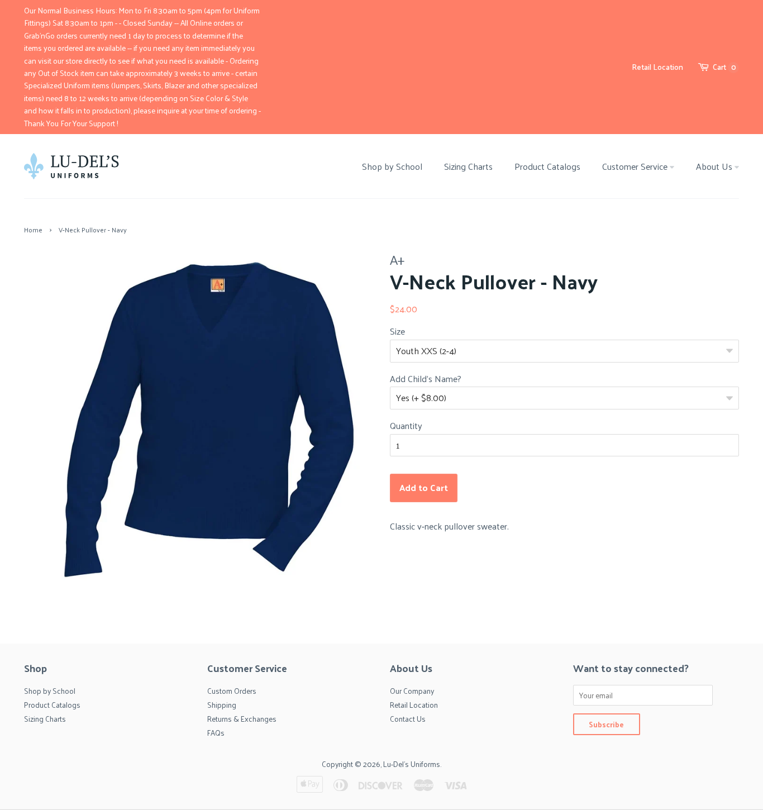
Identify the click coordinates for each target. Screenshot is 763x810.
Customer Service (636, 166)
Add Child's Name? (425, 378)
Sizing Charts (468, 166)
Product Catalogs (547, 166)
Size (397, 331)
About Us (715, 166)
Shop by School (392, 166)
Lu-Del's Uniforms (411, 764)
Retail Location (657, 67)
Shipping (221, 705)
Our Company (412, 691)
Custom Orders (231, 691)
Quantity (406, 425)
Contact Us (408, 719)
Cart (724, 67)
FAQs (216, 733)
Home (33, 229)
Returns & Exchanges (241, 719)
